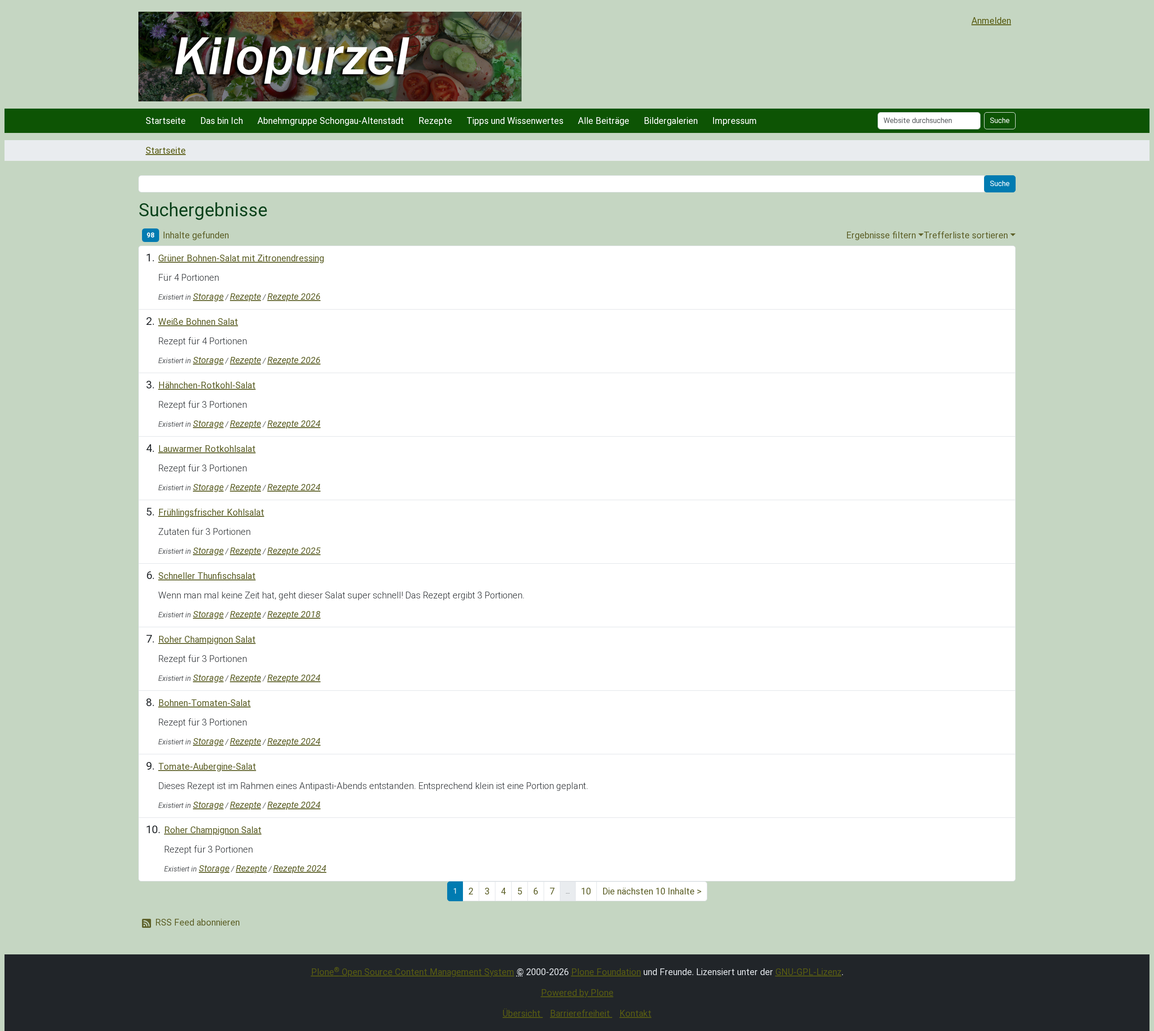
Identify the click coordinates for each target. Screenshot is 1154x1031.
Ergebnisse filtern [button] (881, 235)
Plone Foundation (606, 972)
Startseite (166, 120)
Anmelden (991, 20)
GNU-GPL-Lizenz (808, 972)
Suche (1000, 120)
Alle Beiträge (603, 120)
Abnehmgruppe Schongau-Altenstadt (330, 120)
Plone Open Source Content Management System (412, 972)
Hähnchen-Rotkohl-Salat (207, 385)
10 (586, 891)
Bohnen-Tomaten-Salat (204, 703)
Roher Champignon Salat (207, 639)
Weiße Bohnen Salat (198, 321)
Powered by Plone (577, 992)
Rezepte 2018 (294, 614)
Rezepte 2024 (294, 423)
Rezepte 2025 (294, 550)
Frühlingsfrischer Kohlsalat (211, 512)
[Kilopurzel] (330, 56)
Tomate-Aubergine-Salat (207, 766)
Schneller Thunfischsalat (207, 575)
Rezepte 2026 (294, 296)
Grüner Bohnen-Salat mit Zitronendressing (241, 258)
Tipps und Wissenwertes (515, 120)
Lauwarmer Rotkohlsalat (207, 448)
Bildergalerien (671, 120)
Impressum (734, 120)
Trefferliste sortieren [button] (966, 235)
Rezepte (435, 120)
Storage (208, 296)
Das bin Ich (221, 120)
